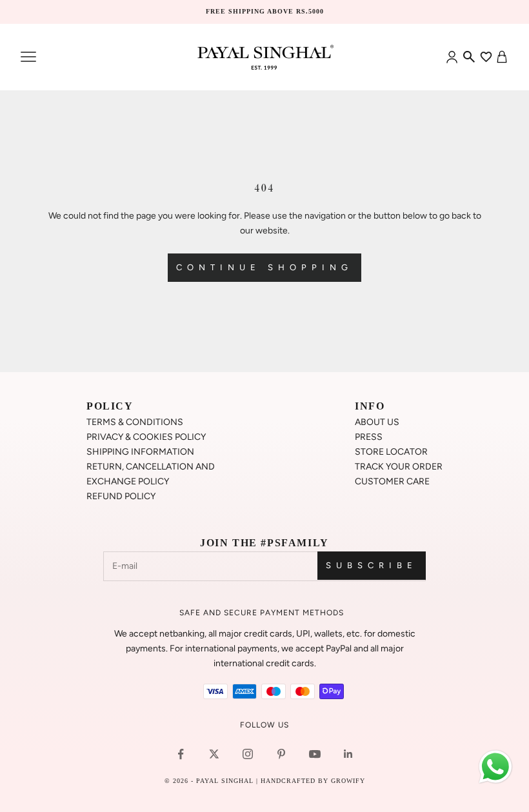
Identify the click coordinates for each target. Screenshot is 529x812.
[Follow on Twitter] (214, 754)
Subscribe (371, 565)
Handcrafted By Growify (313, 780)
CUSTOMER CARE (392, 481)
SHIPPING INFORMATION (140, 451)
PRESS (369, 436)
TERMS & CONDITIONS (134, 422)
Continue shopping (264, 267)
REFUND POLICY (120, 496)
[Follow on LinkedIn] (348, 754)
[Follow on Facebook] (180, 754)
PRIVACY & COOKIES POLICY (146, 436)
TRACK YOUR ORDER (399, 466)
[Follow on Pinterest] (281, 754)
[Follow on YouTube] (314, 754)
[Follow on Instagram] (247, 754)
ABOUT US (377, 422)
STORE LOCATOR (391, 451)
